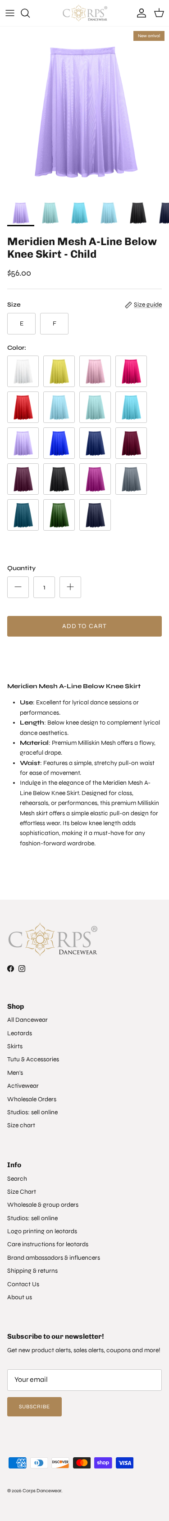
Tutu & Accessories (33, 1059)
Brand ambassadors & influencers (53, 1258)
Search (17, 1179)
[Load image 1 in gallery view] (84, 110)
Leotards (19, 1033)
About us (19, 1297)
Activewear (23, 1086)
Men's (15, 1073)
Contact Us (23, 1284)
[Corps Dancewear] (84, 13)
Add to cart (84, 626)
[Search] (30, 13)
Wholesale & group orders (42, 1205)
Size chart (21, 1125)
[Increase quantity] (70, 587)
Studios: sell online (32, 1112)
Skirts (15, 1046)
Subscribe (34, 1406)
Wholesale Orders (31, 1099)
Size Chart (21, 1192)
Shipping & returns (32, 1271)
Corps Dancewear (42, 1491)
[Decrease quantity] (18, 587)
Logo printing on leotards (42, 1231)
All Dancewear (27, 1020)
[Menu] (10, 13)
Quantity (21, 568)
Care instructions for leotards (47, 1244)
